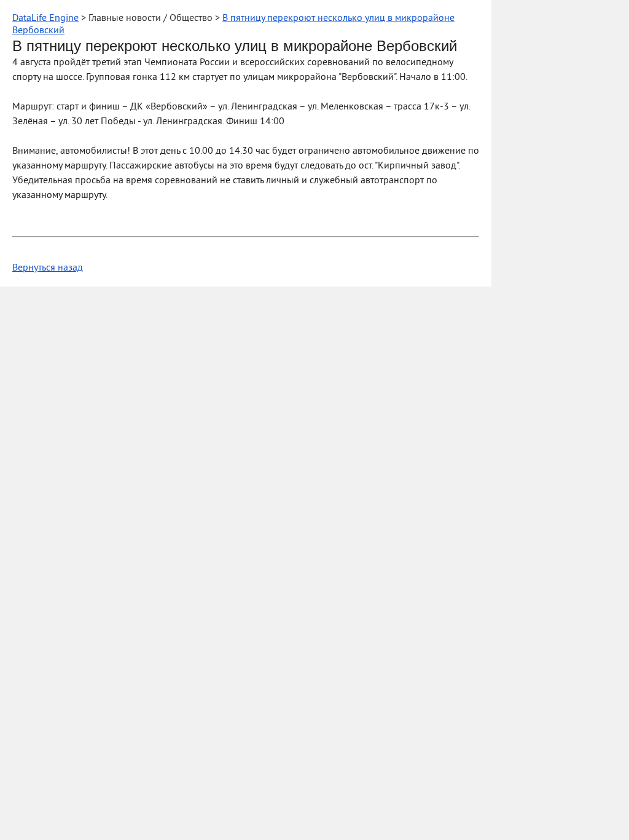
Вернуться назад (47, 268)
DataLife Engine (45, 18)
